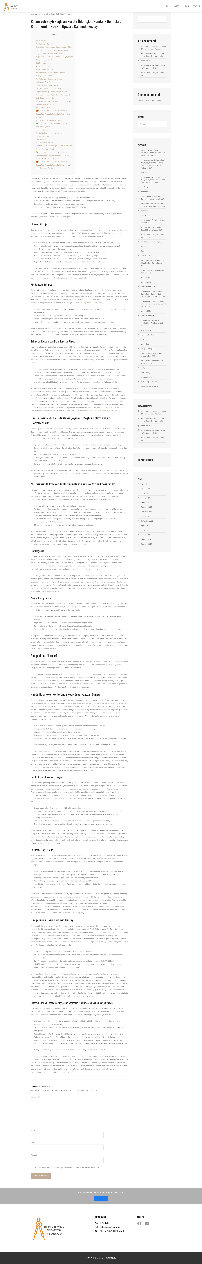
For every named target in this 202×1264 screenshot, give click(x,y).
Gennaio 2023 (146, 502)
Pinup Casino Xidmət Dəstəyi (47, 85)
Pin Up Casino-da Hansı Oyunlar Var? (50, 133)
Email (33, 1143)
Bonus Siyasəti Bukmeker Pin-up (49, 120)
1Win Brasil (145, 172)
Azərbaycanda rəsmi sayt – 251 (152, 242)
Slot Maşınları (41, 63)
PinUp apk (144, 368)
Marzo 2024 (145, 484)
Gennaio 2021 (146, 539)
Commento (35, 1097)
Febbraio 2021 (146, 535)
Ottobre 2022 (145, 516)
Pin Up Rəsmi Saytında (45, 44)
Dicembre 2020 (146, 544)
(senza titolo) (145, 61)
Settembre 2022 (147, 521)
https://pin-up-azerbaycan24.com (88, 303)
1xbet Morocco (146, 211)
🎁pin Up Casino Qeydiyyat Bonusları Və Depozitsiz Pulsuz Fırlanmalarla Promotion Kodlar (53, 114)
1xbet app (144, 192)
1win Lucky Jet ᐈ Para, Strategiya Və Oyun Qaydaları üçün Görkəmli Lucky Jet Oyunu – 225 (153, 179)
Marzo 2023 (145, 493)
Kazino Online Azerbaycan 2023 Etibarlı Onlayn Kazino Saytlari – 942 (152, 263)
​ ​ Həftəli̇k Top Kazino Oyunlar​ (47, 158)
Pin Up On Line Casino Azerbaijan (49, 79)
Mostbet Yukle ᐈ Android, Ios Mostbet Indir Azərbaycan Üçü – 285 (152, 323)
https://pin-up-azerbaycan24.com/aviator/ (101, 411)
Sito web (34, 1155)
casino (143, 246)
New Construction (147, 335)
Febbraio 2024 (146, 488)
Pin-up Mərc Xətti (43, 107)
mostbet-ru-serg (147, 330)
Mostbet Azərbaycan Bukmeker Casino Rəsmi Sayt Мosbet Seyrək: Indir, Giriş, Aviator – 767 (153, 294)
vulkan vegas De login (149, 382)
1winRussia (145, 187)
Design (143, 251)
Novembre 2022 (147, 512)
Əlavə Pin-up (41, 41)
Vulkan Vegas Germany (149, 386)
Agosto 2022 (145, 525)
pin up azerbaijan (147, 349)
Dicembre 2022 (146, 507)
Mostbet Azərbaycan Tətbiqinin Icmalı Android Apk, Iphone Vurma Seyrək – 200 (153, 304)
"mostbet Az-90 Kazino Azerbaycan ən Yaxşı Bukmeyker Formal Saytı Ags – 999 (153, 152)
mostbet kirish (146, 311)
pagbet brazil (145, 344)
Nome (33, 1130)
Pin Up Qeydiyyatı (42, 136)
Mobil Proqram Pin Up (44, 142)
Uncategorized (146, 377)
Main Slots (40, 139)
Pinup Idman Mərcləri (44, 69)
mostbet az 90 (146, 282)
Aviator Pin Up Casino (44, 66)
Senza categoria (147, 372)
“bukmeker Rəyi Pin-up (45, 82)
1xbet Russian (146, 215)
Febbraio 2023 (146, 498)
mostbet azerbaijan (148, 287)
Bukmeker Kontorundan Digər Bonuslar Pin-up (55, 47)
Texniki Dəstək (42, 130)
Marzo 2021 (145, 530)
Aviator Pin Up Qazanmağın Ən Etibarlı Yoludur (54, 146)
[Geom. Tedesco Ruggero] (22, 6)
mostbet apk (145, 277)
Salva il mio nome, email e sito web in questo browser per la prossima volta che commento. (66, 1168)
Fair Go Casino (146, 256)
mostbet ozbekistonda (149, 316)
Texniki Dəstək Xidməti (45, 149)
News (143, 339)
